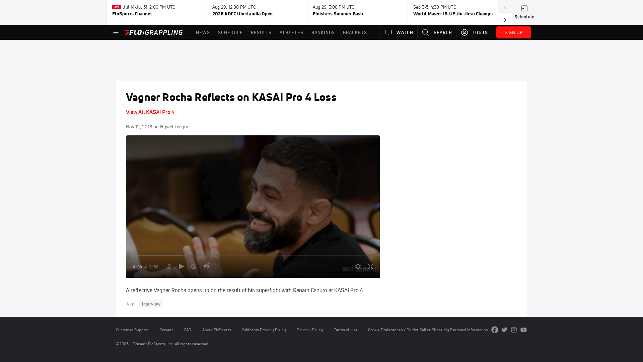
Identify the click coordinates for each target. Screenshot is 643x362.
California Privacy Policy (264, 329)
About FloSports (216, 329)
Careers (167, 329)
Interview (151, 304)
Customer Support (132, 329)
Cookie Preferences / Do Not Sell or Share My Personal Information (428, 329)
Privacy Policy (310, 329)
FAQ (187, 329)
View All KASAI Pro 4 (150, 112)
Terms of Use (345, 329)
